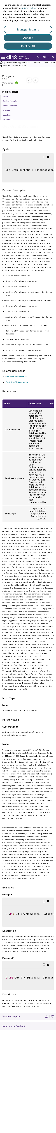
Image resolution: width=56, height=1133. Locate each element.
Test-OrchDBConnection (16, 382)
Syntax (5, 96)
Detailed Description (10, 101)
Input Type (7, 115)
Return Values (8, 120)
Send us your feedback (13, 1026)
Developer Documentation (24, 57)
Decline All (28, 46)
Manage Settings (28, 29)
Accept (28, 37)
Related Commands (10, 105)
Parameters (7, 110)
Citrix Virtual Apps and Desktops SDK (23, 63)
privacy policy (29, 8)
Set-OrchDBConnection (16, 377)
